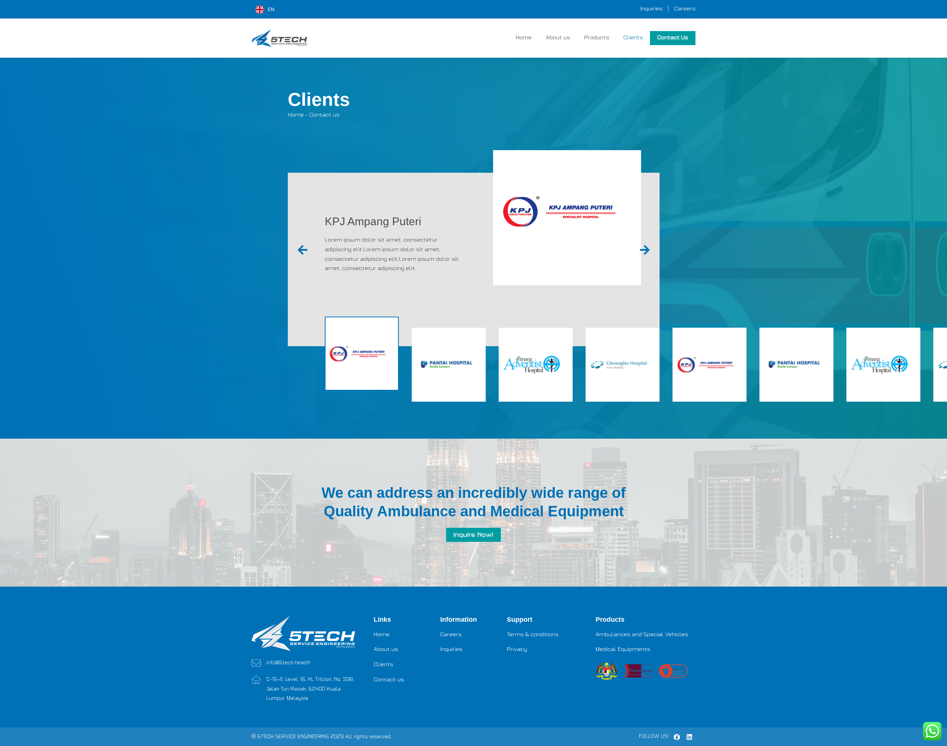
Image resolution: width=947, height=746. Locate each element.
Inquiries (651, 9)
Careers (684, 9)
